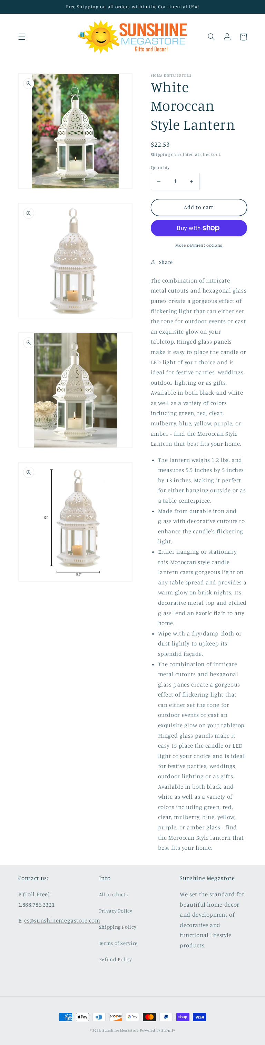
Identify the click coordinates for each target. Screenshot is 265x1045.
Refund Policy (115, 959)
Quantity (160, 167)
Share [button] (166, 262)
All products (113, 894)
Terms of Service (118, 943)
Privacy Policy (115, 911)
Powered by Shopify (157, 1030)
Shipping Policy (117, 927)
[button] (22, 37)
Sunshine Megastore (120, 1030)
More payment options (198, 245)
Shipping (160, 154)
